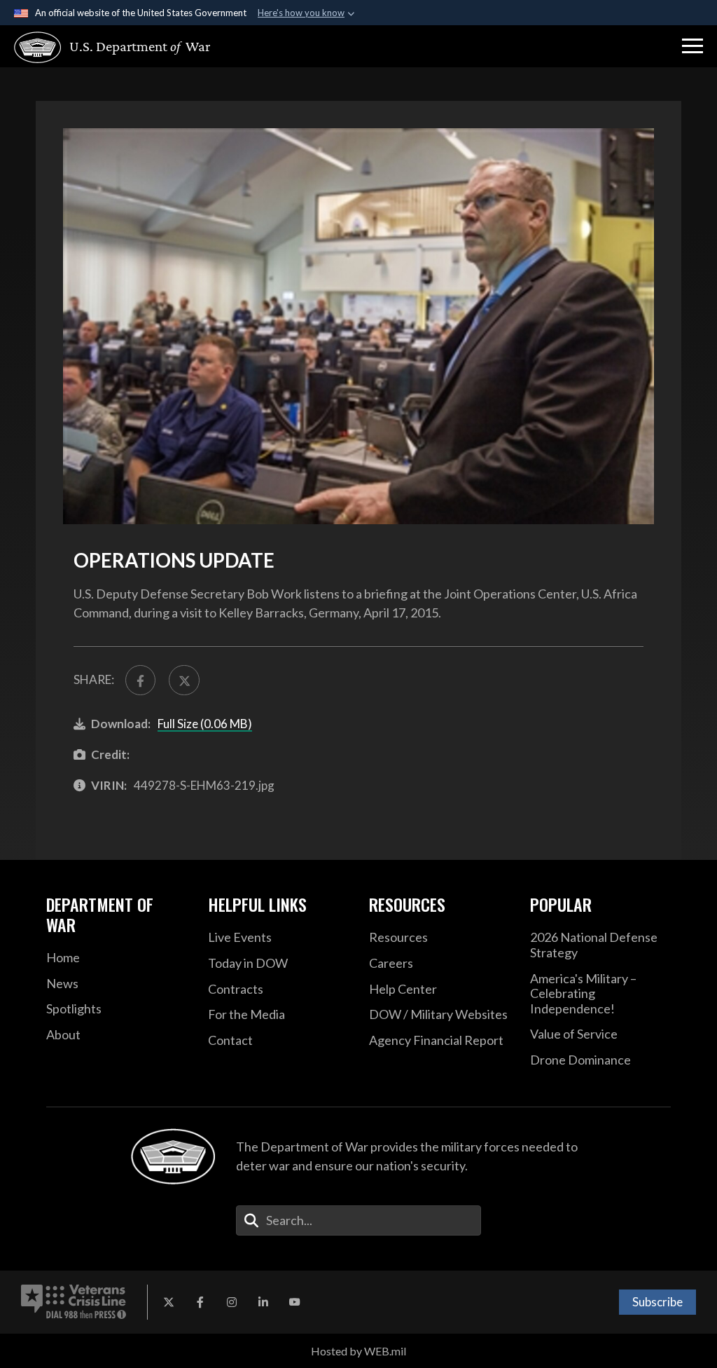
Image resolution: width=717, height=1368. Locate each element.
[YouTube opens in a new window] (294, 1302)
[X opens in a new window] (168, 1302)
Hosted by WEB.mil (358, 1350)
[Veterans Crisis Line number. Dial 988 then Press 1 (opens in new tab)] (73, 1302)
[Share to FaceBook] (140, 680)
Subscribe (657, 1301)
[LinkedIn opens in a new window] (263, 1302)
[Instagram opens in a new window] (231, 1302)
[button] (692, 46)
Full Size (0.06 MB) (205, 723)
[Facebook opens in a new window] (200, 1302)
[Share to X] (184, 680)
